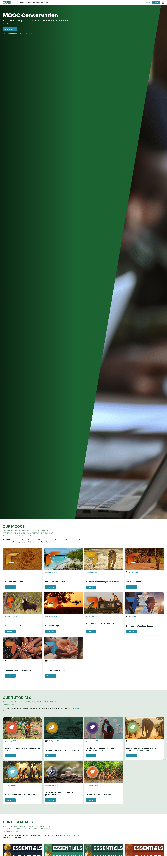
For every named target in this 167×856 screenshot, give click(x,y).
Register (147, 3)
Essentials (28, 2)
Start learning (9, 29)
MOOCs (15, 2)
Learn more (44, 2)
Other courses (36, 2)
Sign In (156, 2)
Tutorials (21, 2)
